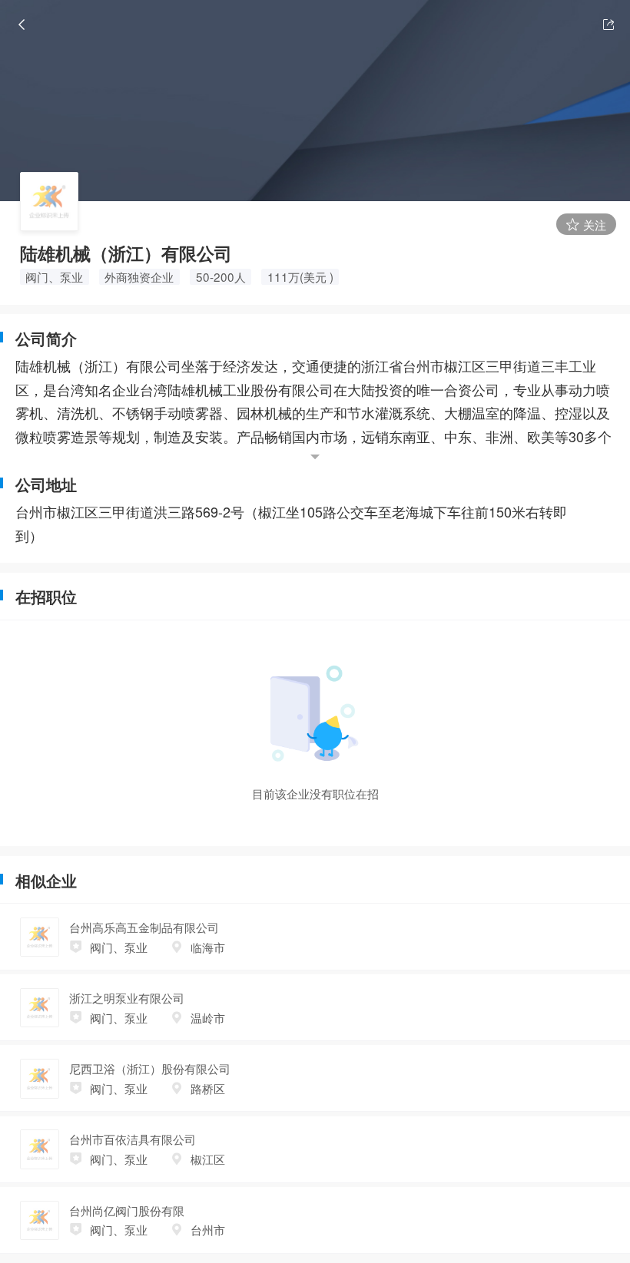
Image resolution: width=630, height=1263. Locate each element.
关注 (593, 224)
